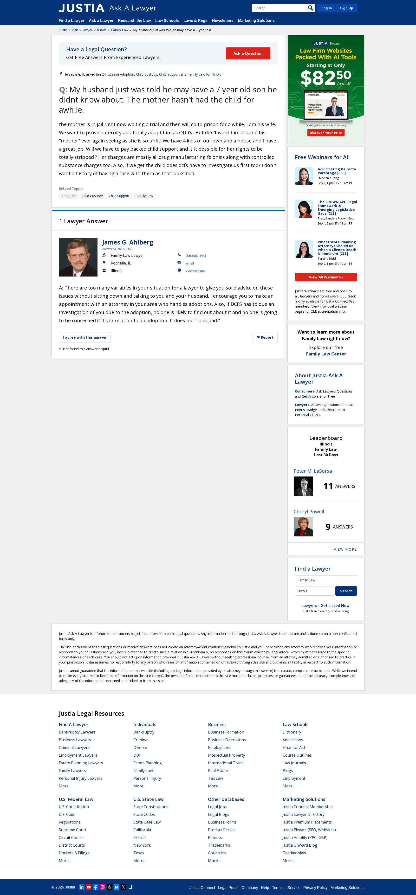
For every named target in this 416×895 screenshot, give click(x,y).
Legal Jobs (217, 806)
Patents (215, 837)
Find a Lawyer (71, 21)
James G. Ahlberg (127, 242)
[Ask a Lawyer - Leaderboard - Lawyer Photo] (303, 486)
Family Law (119, 30)
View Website (195, 271)
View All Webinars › (326, 277)
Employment (219, 747)
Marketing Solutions (256, 21)
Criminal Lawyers (74, 747)
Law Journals (294, 763)
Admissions (293, 739)
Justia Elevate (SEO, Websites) (309, 829)
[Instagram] (102, 887)
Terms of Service (286, 888)
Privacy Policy (315, 888)
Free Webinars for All (322, 157)
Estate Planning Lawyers (81, 763)
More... (65, 786)
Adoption (127, 74)
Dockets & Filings (74, 853)
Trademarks (219, 845)
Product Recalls (221, 829)
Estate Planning (147, 763)
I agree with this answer (85, 337)
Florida (139, 837)
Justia (63, 30)
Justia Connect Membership (308, 806)
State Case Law (147, 822)
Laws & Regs (195, 21)
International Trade (226, 763)
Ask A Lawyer (82, 30)
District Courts (72, 845)
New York (142, 845)
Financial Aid (294, 747)
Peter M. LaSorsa (313, 471)
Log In (326, 8)
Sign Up (346, 8)
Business (217, 724)
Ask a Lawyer (101, 21)
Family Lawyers (72, 770)
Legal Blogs (218, 814)
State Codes (144, 814)
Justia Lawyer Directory (304, 814)
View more (345, 549)
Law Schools (167, 21)
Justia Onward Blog (300, 845)
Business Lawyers (75, 739)
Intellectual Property (226, 755)
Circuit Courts (71, 837)
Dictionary (292, 732)
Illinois (101, 30)
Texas (138, 853)
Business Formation (226, 732)
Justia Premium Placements (307, 822)
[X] (123, 887)
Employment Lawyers (78, 755)
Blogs (288, 770)
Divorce (140, 747)
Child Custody (146, 74)
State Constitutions (150, 806)
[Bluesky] (116, 887)
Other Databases (226, 799)
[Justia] (81, 8)
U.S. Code (67, 814)
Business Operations (227, 739)
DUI (136, 755)
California (142, 829)
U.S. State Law (148, 799)
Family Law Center (326, 354)
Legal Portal (228, 888)
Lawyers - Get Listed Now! (326, 605)
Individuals (144, 724)
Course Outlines (297, 755)
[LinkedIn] (81, 887)
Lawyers (302, 404)
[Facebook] (95, 887)
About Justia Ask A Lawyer (319, 378)
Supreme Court (72, 829)
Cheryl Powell (309, 511)
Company (249, 888)
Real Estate (218, 770)
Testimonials (294, 853)
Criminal (140, 739)
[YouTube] (88, 887)
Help (265, 888)
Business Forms (222, 822)
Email (190, 263)
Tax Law (215, 778)
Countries (217, 853)
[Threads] (109, 887)
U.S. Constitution (74, 806)
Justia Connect (202, 888)
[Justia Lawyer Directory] (130, 887)
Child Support (169, 74)
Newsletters (223, 21)
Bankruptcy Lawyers (77, 732)
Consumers (304, 391)
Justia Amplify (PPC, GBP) (305, 837)
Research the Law (134, 21)
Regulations (69, 822)
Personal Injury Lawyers (80, 778)
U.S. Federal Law (76, 799)
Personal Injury (147, 778)
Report (267, 337)
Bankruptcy (143, 732)
